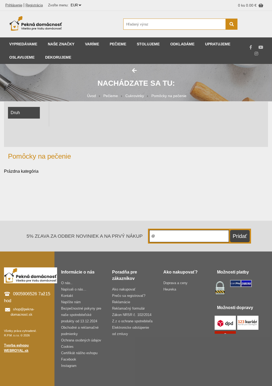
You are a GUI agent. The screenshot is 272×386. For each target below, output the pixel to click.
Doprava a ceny (175, 283)
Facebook (68, 359)
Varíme (92, 44)
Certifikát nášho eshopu (79, 353)
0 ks (242, 5)
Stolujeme (148, 44)
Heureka (169, 289)
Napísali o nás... (73, 289)
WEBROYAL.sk (16, 351)
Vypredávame (23, 44)
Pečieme (118, 44)
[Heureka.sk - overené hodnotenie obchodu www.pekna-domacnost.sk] (255, 34)
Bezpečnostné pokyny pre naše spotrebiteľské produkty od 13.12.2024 (81, 314)
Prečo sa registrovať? (128, 296)
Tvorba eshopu (16, 345)
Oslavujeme (22, 57)
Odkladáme (182, 44)
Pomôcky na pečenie (168, 96)
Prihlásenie (13, 5)
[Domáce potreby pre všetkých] (36, 24)
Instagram (68, 366)
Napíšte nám (71, 302)
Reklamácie (121, 302)
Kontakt (67, 296)
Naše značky (61, 44)
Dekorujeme (58, 57)
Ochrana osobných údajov (81, 340)
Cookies (67, 347)
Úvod (91, 96)
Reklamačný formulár (128, 308)
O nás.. (67, 283)
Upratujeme (217, 44)
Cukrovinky (134, 96)
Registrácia (34, 5)
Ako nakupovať (123, 289)
